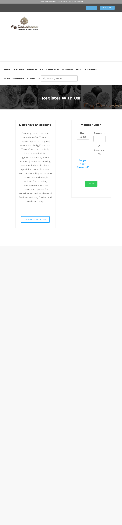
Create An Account (35, 219)
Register (107, 8)
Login (91, 8)
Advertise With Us (14, 78)
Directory (18, 69)
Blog (79, 69)
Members (32, 69)
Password (99, 133)
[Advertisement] (79, 36)
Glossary (67, 69)
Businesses (91, 69)
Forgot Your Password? (83, 163)
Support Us (33, 78)
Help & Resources (49, 69)
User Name (82, 135)
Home (7, 69)
